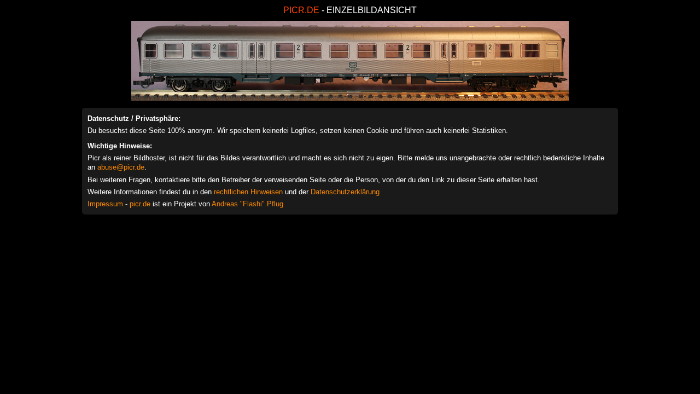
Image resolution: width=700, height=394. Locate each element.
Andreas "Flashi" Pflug (247, 204)
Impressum (105, 204)
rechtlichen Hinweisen (248, 192)
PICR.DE (301, 10)
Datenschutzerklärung (345, 192)
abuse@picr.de (120, 167)
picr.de (140, 204)
